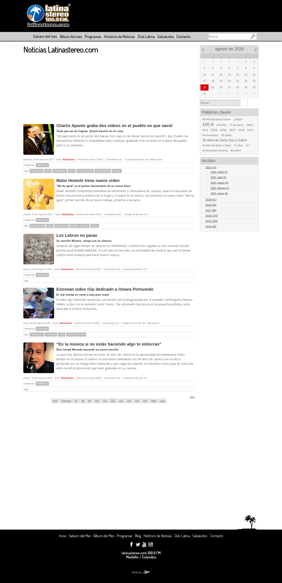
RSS (192, 397)
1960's (250, 125)
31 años (238, 145)
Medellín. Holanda (79, 225)
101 (105, 400)
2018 (241, 130)
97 (76, 400)
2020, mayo (219, 172)
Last (162, 400)
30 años (226, 135)
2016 (223, 130)
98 (83, 400)
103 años (221, 125)
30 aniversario (210, 135)
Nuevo (94, 225)
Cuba (61, 334)
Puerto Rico (36, 171)
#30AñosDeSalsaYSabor (216, 119)
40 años (235, 150)
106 (145, 400)
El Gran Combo (85, 171)
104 (129, 400)
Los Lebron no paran (76, 235)
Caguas (117, 171)
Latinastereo (59, 171)
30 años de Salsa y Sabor (216, 145)
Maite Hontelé (37, 225)
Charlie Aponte (103, 171)
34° (248, 145)
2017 (232, 130)
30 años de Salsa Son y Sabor (224, 140)
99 (89, 400)
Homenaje (51, 334)
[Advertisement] (108, 86)
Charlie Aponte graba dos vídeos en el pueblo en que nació (114, 125)
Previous (66, 400)
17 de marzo (236, 125)
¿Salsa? (238, 119)
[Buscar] (243, 103)
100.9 (71, 171)
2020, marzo (219, 182)
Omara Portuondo (76, 334)
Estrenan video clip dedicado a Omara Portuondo (104, 289)
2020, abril (218, 177)
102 (113, 400)
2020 (210, 167)
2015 (214, 130)
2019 (250, 130)
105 (137, 400)
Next (153, 400)
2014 (205, 130)
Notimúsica (69, 159)
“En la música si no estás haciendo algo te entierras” (108, 344)
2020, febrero (220, 188)
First (55, 400)
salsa (48, 171)
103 (121, 400)
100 (97, 400)
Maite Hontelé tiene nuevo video (88, 180)
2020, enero (219, 193)
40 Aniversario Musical (215, 150)
